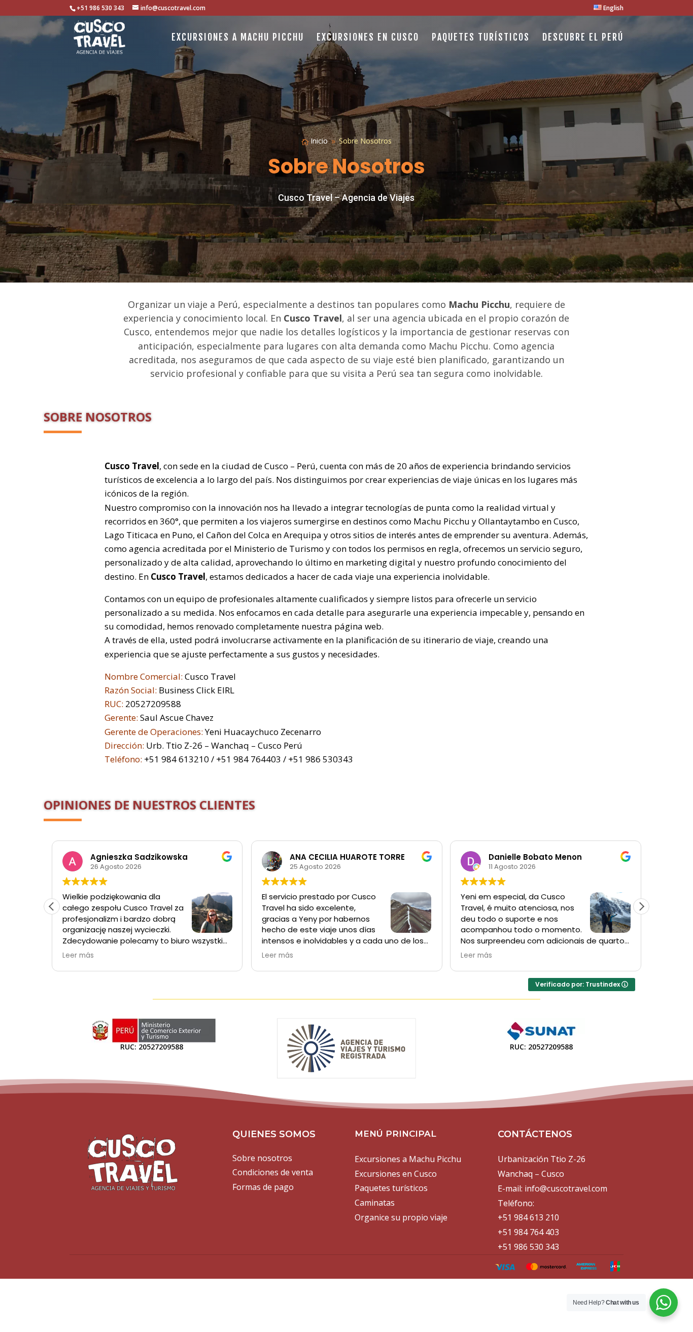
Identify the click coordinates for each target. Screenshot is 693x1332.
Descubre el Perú (582, 38)
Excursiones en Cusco (368, 38)
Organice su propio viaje (401, 1217)
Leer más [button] (78, 955)
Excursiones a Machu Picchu (237, 38)
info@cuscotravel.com (566, 1188)
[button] (641, 906)
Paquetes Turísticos (481, 38)
